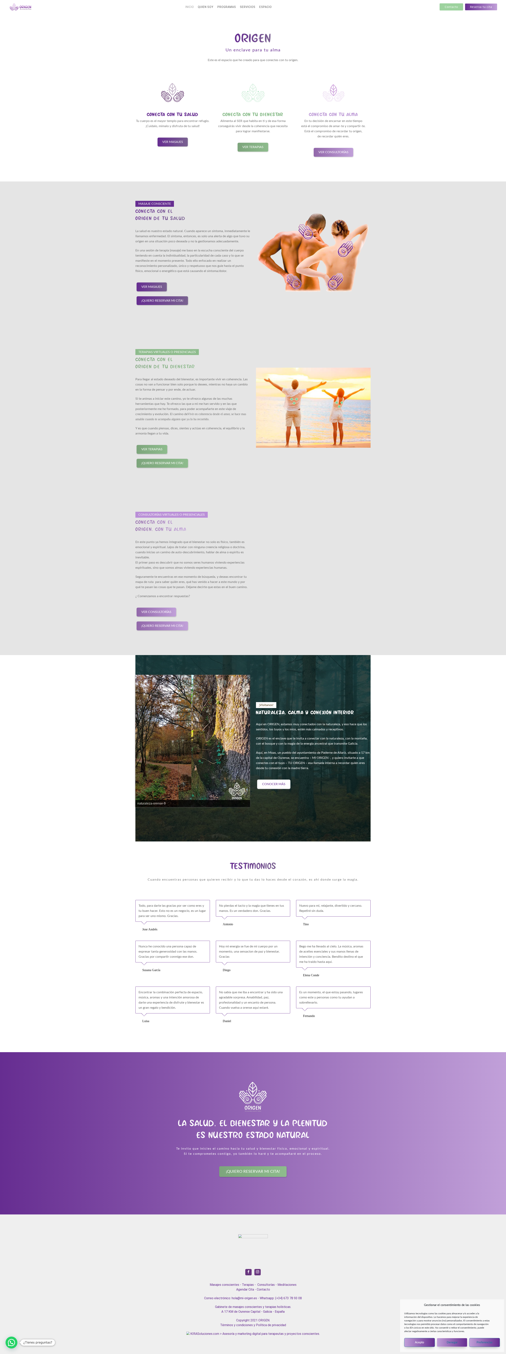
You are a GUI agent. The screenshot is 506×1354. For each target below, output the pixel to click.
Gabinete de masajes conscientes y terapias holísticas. (253, 1307)
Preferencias (485, 1342)
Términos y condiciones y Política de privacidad (253, 1325)
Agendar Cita (245, 1289)
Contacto (263, 1289)
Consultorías (266, 1285)
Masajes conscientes (224, 1285)
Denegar (452, 1342)
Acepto (419, 1342)
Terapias (248, 1285)
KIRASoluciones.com (204, 1334)
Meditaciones (287, 1285)
